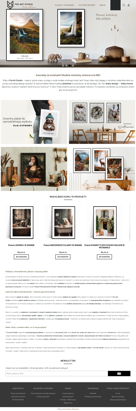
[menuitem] (64, 5)
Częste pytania (68, 393)
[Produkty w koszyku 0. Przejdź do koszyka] (115, 5)
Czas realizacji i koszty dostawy (43, 393)
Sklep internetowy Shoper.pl (68, 409)
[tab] (63, 66)
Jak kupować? (68, 396)
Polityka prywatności (93, 396)
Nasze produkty (118, 396)
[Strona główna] (22, 5)
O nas (118, 393)
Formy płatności (43, 396)
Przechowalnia (18, 399)
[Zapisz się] (119, 373)
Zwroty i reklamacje (68, 399)
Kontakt (93, 393)
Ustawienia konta (18, 396)
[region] (68, 34)
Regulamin (68, 403)
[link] (68, 34)
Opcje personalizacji (118, 399)
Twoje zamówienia (18, 393)
